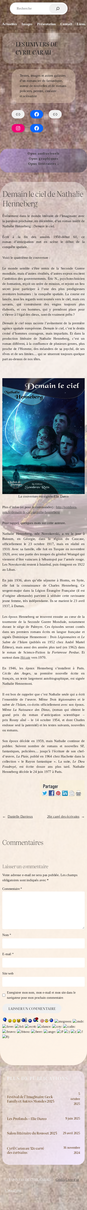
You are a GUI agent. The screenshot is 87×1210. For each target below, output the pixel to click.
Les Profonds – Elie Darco (27, 1119)
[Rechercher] (58, 8)
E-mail (8, 954)
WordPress (14, 1190)
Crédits (60, 1180)
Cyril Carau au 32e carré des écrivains (25, 1150)
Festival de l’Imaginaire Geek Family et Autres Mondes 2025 (30, 1099)
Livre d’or (72, 1180)
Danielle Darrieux (20, 816)
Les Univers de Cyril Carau (36, 48)
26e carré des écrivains (63, 816)
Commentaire (12, 889)
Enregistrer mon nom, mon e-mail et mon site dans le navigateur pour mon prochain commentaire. (41, 995)
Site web (7, 973)
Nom (6, 935)
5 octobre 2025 (75, 1099)
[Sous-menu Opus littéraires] (58, 164)
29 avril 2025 (71, 1133)
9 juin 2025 (72, 1118)
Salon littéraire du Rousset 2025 (32, 1133)
